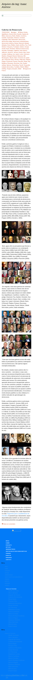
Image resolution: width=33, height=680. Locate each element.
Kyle (24, 52)
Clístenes (16, 37)
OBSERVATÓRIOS (10, 549)
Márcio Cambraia (13, 611)
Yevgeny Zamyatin (12, 68)
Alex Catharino (13, 593)
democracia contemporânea (20, 41)
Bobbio (18, 36)
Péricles (17, 59)
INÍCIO (7, 540)
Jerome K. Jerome (13, 52)
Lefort (28, 52)
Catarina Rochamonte (15, 597)
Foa (26, 45)
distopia (26, 43)
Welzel (22, 67)
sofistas (4, 65)
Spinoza (9, 65)
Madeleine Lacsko (14, 609)
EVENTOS (8, 555)
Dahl (9, 39)
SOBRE (8, 543)
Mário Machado (13, 622)
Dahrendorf (15, 39)
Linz (13, 54)
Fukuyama (10, 47)
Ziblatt (19, 68)
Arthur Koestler (17, 34)
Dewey (16, 43)
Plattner (28, 59)
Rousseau (10, 63)
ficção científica (20, 45)
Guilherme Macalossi (15, 603)
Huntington (10, 50)
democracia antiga (7, 41)
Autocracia (9, 36)
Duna (8, 45)
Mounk (11, 57)
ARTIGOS (8, 547)
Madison (4, 56)
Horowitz (4, 50)
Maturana (20, 56)
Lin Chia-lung (12, 607)
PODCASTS (9, 545)
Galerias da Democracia (12, 29)
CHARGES (8, 553)
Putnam (15, 61)
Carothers (23, 36)
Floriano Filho (12, 601)
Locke (21, 54)
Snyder (25, 63)
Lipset (17, 54)
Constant (22, 37)
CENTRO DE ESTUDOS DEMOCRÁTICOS (16, 551)
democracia (22, 39)
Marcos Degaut (13, 618)
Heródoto (12, 48)
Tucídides (17, 67)
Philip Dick (22, 59)
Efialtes (13, 45)
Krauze (21, 52)
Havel (7, 48)
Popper (4, 61)
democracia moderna (8, 43)
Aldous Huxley (23, 32)
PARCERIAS (9, 557)
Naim (15, 57)
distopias (4, 45)
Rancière (20, 61)
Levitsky (4, 54)
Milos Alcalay (12, 624)
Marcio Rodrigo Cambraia (16, 616)
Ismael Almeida (13, 605)
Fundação (16, 47)
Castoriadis (10, 37)
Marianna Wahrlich (14, 620)
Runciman (16, 63)
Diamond (21, 43)
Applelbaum (5, 34)
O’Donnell (7, 59)
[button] (16, 563)
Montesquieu (5, 57)
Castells (4, 37)
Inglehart (16, 50)
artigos (14, 32)
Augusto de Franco (14, 595)
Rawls (25, 61)
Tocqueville (27, 65)
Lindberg (9, 54)
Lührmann (26, 54)
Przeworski (9, 61)
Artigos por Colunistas (11, 588)
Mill (24, 56)
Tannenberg (15, 65)
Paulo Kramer (12, 626)
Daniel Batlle (12, 599)
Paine (12, 59)
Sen (21, 63)
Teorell (21, 65)
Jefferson (4, 52)
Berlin (13, 36)
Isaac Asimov (23, 50)
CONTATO (8, 559)
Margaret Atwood (12, 56)
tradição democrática (7, 67)
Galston (22, 47)
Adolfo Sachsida (13, 591)
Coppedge (5, 39)
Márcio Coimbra (13, 613)
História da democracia (22, 48)
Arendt (11, 34)
